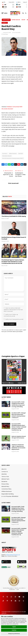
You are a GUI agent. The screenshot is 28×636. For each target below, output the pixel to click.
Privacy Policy (5, 484)
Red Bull (21, 153)
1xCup (23, 19)
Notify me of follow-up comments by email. (11, 315)
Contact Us (5, 471)
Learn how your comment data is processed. (14, 330)
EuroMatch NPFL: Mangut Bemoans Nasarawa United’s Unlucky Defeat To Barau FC (19, 415)
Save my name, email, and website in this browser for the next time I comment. (13, 309)
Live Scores (6, 20)
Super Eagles (16, 19)
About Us (4, 469)
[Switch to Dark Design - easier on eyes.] (25, 13)
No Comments (16, 32)
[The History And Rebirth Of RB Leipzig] (14, 207)
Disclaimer (4, 481)
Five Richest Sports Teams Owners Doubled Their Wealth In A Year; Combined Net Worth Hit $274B (13, 261)
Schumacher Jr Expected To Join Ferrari (8, 174)
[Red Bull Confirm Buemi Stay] (14, 55)
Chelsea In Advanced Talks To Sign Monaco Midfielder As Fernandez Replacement (18, 447)
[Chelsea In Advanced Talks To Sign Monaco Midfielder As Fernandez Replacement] (6, 447)
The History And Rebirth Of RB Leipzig (14, 216)
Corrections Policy (6, 489)
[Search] (23, 13)
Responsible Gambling (8, 494)
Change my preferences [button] (14, 633)
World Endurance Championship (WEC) (12, 158)
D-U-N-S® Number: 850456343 (10, 496)
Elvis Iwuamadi (13, 183)
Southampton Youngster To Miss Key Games (20, 174)
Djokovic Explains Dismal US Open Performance (19, 437)
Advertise (4, 474)
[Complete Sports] (15, 13)
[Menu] (4, 13)
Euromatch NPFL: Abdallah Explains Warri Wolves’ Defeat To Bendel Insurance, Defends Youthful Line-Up (19, 427)
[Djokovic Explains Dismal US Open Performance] (6, 438)
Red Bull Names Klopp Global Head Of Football (14, 238)
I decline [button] (14, 630)
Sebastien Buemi (6, 156)
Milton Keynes (13, 153)
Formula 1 (4, 22)
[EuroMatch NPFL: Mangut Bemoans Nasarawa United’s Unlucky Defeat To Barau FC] (6, 415)
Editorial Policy (5, 486)
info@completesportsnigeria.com (13, 554)
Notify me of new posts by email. (14, 319)
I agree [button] (14, 626)
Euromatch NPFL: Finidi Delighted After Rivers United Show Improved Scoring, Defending (18, 404)
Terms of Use (5, 476)
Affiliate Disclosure (7, 491)
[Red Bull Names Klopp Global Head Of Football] (14, 228)
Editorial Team (5, 479)
